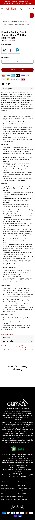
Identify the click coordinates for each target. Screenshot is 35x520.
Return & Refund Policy (24, 488)
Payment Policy (22, 491)
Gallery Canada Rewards (8, 496)
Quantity (5, 57)
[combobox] (17, 15)
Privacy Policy (22, 493)
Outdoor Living (23, 21)
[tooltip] (4, 50)
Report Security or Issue (8, 499)
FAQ (2, 493)
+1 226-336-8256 (20, 467)
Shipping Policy (22, 485)
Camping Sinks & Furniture (22, 24)
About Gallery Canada (7, 488)
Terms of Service (22, 499)
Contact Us (4, 485)
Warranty (20, 496)
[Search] (32, 15)
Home (4, 21)
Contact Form (17, 473)
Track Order (4, 491)
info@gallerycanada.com (19, 465)
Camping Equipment (8, 24)
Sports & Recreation (13, 21)
